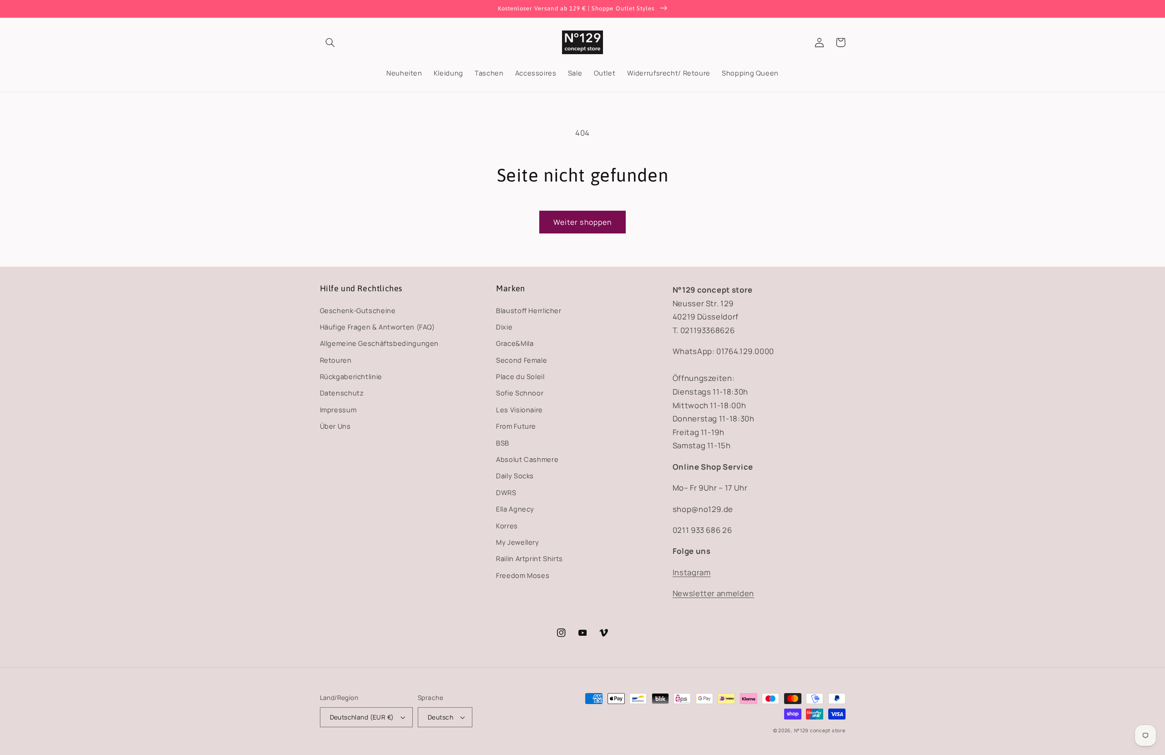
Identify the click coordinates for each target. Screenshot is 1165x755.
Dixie (504, 326)
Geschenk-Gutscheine (358, 310)
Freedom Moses (522, 575)
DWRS (506, 492)
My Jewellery (517, 542)
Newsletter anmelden (713, 593)
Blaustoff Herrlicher (529, 310)
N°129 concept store (820, 730)
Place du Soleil (520, 376)
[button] (330, 42)
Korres (507, 525)
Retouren (336, 360)
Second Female (521, 360)
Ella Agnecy (515, 508)
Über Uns (335, 426)
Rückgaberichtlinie (351, 376)
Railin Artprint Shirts (529, 558)
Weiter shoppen (582, 222)
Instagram (692, 572)
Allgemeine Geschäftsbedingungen (379, 343)
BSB (502, 442)
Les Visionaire (519, 409)
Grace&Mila (514, 343)
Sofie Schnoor (519, 392)
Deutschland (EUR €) (362, 717)
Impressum (338, 409)
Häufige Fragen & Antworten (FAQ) (377, 326)
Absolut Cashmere (527, 459)
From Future (516, 426)
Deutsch (440, 717)
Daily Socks (515, 475)
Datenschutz (342, 392)
